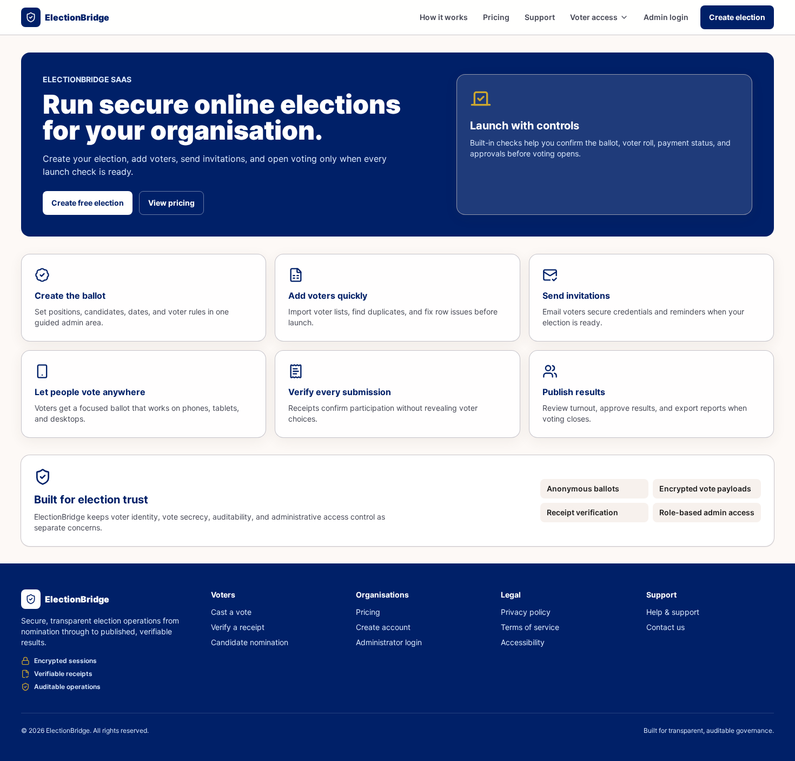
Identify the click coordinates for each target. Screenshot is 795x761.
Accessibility (523, 642)
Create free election (87, 202)
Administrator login (389, 642)
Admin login (666, 17)
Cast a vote (231, 611)
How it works (444, 17)
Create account (383, 627)
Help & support (672, 611)
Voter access (594, 17)
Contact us (665, 627)
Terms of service (530, 627)
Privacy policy (526, 611)
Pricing (496, 17)
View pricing (171, 202)
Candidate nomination (249, 642)
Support (540, 17)
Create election (737, 17)
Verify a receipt (237, 627)
